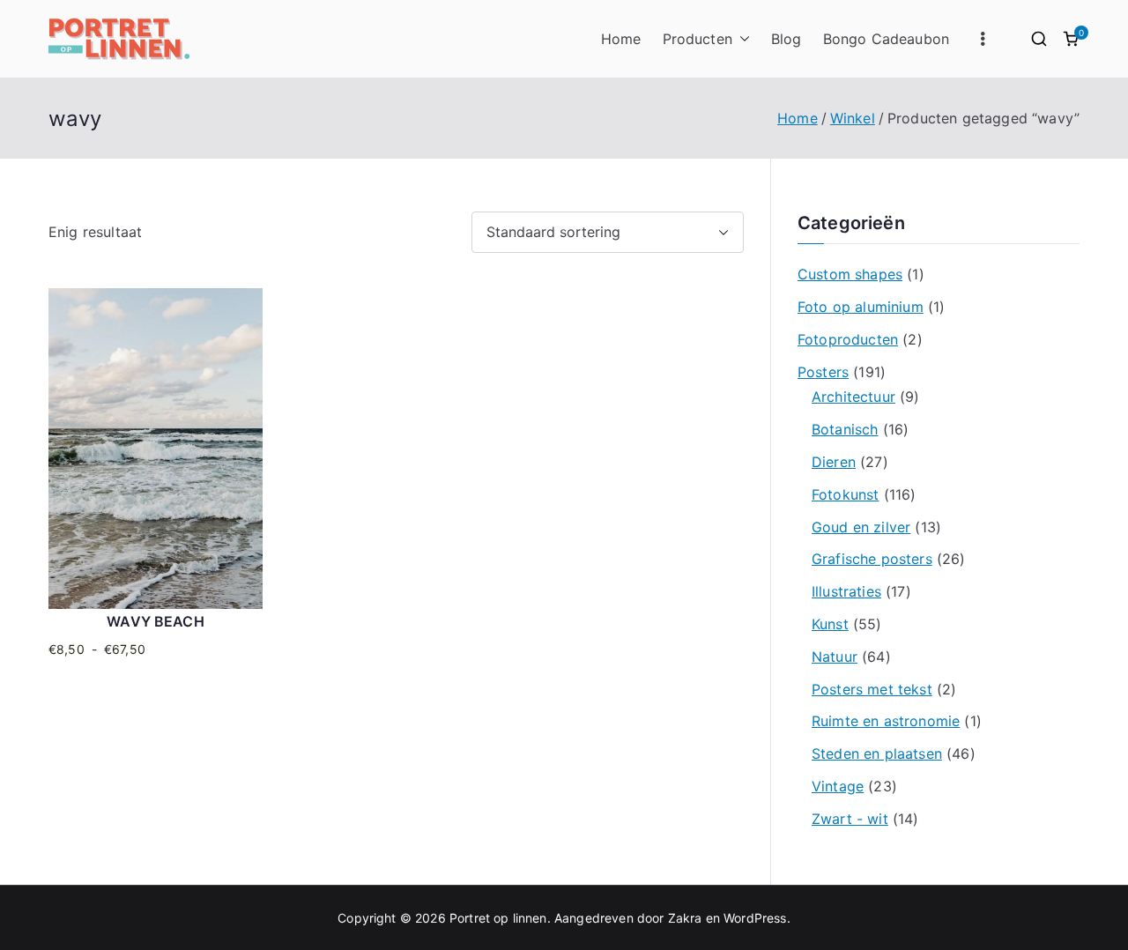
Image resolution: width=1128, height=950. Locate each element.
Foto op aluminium (861, 306)
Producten (697, 39)
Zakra (685, 917)
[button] (741, 39)
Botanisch (845, 429)
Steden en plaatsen (877, 753)
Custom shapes (850, 274)
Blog (786, 39)
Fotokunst (845, 494)
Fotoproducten (848, 339)
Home (621, 39)
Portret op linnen (498, 917)
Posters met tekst (872, 689)
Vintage (838, 786)
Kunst (830, 624)
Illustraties (846, 591)
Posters (823, 372)
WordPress (755, 917)
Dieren (834, 462)
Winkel (852, 118)
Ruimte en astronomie (886, 721)
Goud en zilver (861, 527)
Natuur (834, 656)
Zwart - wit (850, 819)
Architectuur (853, 396)
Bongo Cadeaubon (886, 39)
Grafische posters (872, 559)
